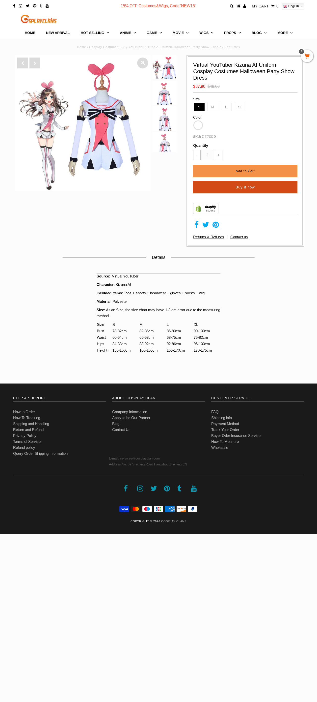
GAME (152, 33)
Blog (115, 424)
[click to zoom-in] (142, 63)
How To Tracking (26, 418)
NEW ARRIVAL (58, 33)
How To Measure (225, 441)
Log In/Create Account (25, 666)
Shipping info (221, 418)
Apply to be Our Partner (131, 418)
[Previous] (22, 63)
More (282, 33)
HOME (30, 33)
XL (239, 107)
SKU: (197, 137)
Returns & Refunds (208, 237)
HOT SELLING (92, 33)
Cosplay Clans (173, 521)
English (293, 6)
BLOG (257, 33)
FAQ (215, 412)
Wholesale (219, 447)
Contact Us (121, 429)
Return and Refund (28, 429)
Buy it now (245, 187)
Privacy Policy (24, 435)
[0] (307, 56)
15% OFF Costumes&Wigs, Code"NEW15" (158, 6)
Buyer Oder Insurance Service (236, 435)
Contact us (239, 237)
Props (230, 33)
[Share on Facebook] (196, 226)
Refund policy (24, 447)
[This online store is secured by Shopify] (205, 213)
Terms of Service (27, 441)
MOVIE (178, 33)
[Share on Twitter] (205, 226)
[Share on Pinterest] (215, 226)
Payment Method (225, 424)
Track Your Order (225, 429)
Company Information (129, 412)
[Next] (34, 63)
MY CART (265, 6)
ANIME (125, 33)
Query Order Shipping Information (40, 453)
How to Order (24, 412)
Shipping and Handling (31, 424)
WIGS (204, 33)
